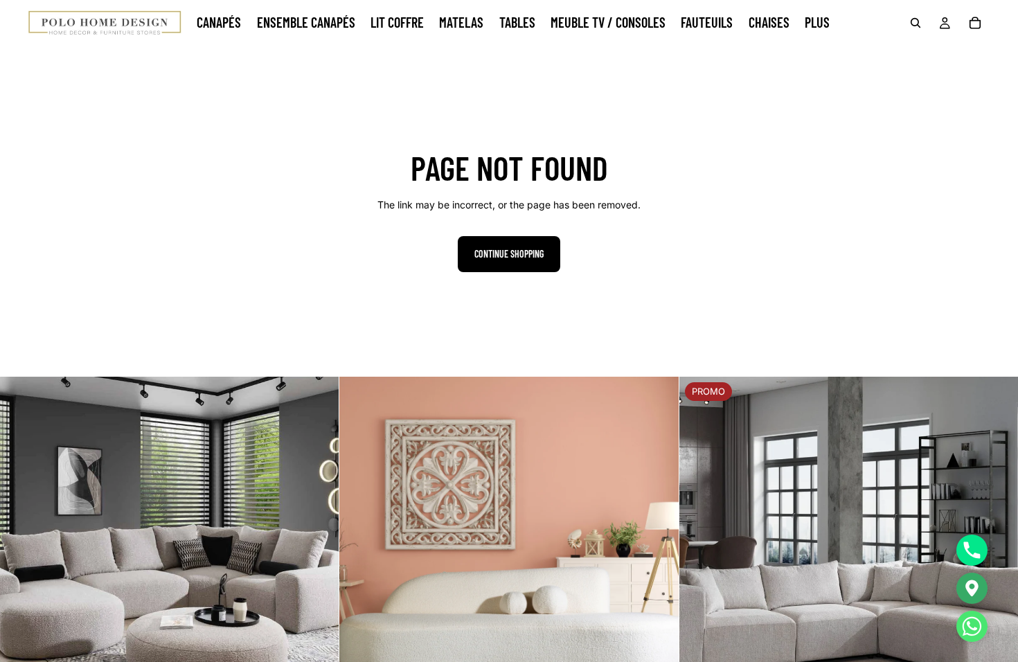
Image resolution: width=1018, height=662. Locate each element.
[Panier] (975, 23)
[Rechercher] (915, 23)
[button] (972, 626)
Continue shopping (509, 254)
